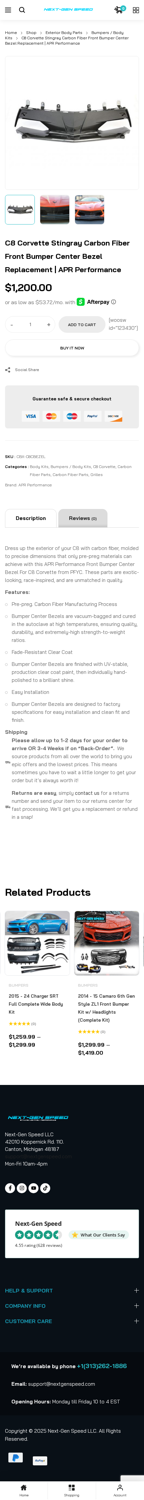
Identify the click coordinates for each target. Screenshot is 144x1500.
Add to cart (82, 324)
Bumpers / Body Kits (71, 466)
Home (11, 32)
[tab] (31, 518)
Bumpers (18, 985)
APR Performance (35, 484)
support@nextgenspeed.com (38, 1156)
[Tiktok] (45, 1188)
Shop (31, 32)
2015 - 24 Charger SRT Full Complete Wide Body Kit (36, 1004)
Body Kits (39, 466)
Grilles (96, 474)
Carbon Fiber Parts (70, 474)
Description (31, 518)
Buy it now (72, 347)
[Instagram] (22, 1188)
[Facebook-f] (10, 1188)
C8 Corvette (104, 466)
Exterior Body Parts (64, 32)
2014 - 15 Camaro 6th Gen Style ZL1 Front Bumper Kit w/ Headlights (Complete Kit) (106, 1008)
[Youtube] (33, 1188)
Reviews (83, 518)
